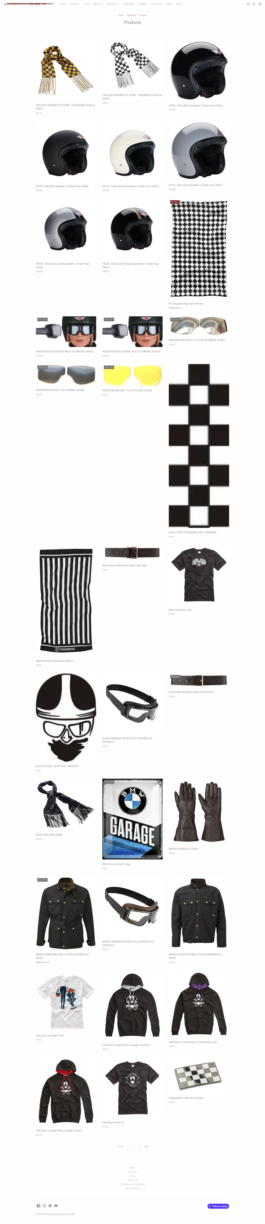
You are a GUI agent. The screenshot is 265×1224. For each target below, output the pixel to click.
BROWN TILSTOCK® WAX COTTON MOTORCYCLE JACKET (195, 956)
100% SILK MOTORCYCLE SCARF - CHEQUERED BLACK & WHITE (132, 96)
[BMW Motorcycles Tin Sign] (132, 819)
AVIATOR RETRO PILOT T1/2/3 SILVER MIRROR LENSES (197, 340)
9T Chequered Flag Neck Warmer (186, 303)
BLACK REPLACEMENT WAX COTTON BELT (191, 692)
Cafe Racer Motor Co (113, 1122)
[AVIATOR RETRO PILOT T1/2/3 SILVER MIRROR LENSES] (199, 326)
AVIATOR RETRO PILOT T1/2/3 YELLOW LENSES (127, 390)
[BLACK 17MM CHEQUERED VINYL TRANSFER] (199, 446)
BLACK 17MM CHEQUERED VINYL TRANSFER (192, 532)
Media (169, 4)
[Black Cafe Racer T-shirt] (199, 575)
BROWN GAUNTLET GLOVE (183, 849)
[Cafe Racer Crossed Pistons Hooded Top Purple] (199, 1004)
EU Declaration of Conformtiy (132, 1184)
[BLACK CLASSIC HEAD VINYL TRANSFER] (66, 717)
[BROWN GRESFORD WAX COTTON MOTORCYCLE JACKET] (66, 913)
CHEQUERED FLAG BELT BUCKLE (186, 1098)
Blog (87, 4)
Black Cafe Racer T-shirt (180, 610)
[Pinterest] (50, 1205)
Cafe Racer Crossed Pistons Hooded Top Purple (193, 1042)
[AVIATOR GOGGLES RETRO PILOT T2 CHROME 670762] (66, 331)
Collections (131, 15)
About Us (98, 4)
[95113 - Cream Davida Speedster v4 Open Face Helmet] (132, 151)
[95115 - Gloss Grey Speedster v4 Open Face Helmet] (199, 151)
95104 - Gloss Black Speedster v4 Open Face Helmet (196, 105)
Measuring (156, 4)
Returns (143, 4)
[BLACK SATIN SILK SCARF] (66, 804)
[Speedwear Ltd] (29, 4)
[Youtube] (56, 1205)
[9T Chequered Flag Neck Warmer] (199, 249)
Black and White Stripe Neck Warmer (55, 661)
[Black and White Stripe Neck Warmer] (66, 600)
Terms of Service (132, 1188)
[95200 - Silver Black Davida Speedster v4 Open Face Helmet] (66, 229)
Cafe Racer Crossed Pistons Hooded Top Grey (125, 1045)
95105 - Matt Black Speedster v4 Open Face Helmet (62, 186)
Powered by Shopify (67, 1214)
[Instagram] (44, 1205)
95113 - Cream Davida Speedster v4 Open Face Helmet (130, 186)
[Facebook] (38, 1205)
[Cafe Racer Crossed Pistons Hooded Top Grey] (132, 1005)
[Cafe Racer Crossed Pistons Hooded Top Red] (66, 1092)
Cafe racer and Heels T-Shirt (50, 1035)
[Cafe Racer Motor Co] (132, 1088)
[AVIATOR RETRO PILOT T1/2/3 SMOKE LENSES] (66, 374)
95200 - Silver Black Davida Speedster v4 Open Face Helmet (63, 265)
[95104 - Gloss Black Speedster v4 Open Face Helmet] (199, 70)
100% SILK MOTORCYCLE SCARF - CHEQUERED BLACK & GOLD (65, 106)
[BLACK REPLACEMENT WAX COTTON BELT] (199, 681)
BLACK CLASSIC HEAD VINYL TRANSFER (57, 766)
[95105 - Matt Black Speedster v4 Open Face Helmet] (66, 151)
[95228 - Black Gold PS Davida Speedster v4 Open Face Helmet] (132, 229)
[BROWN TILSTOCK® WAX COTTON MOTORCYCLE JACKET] (199, 913)
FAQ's (179, 4)
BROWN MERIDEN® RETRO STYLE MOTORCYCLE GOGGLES (128, 943)
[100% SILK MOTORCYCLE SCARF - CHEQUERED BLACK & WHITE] (132, 65)
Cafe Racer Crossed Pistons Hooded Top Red (59, 1130)
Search (133, 1167)
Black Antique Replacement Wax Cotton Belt (124, 565)
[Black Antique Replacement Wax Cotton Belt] (132, 553)
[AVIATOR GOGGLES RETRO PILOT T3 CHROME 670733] (132, 331)
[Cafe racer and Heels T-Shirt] (66, 1001)
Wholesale (128, 4)
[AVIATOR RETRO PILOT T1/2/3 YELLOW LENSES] (132, 375)
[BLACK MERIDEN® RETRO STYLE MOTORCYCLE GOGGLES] (132, 704)
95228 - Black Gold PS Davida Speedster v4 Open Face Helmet (130, 265)
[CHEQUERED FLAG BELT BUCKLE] (199, 1076)
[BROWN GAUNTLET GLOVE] (199, 811)
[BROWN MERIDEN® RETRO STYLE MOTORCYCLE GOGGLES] (132, 907)
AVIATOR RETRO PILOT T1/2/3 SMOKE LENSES (60, 390)
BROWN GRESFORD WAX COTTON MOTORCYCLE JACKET (62, 956)
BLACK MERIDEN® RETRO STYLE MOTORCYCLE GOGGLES (127, 740)
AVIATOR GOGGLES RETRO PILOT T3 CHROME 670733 (131, 351)
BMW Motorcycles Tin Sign (116, 864)
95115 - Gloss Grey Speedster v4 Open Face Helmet (195, 185)
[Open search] (248, 4)
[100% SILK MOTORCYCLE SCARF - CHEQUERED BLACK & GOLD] (66, 70)
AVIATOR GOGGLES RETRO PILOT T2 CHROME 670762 (64, 351)
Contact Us (113, 4)
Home (63, 4)
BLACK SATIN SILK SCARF (49, 835)
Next (146, 1146)
